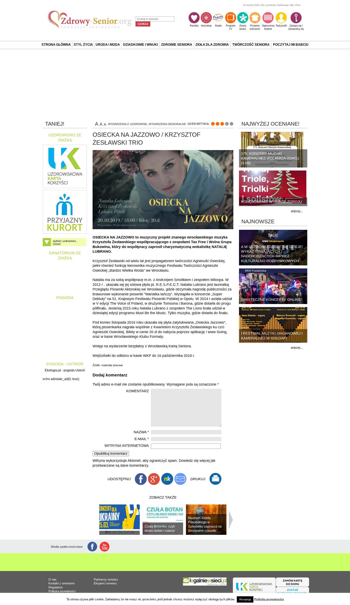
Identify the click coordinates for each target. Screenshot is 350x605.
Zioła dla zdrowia (212, 44)
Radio (218, 25)
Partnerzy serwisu (106, 579)
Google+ (154, 479)
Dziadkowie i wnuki (140, 44)
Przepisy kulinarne (255, 27)
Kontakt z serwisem (61, 583)
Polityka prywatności (62, 591)
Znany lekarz (242, 27)
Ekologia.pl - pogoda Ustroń (65, 370)
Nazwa (141, 432)
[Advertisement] (175, 84)
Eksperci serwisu (105, 583)
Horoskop (206, 25)
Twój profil (281, 25)
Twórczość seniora (251, 44)
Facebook (141, 479)
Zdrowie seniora (176, 44)
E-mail (141, 439)
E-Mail (180, 479)
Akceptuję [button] (245, 599)
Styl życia (83, 44)
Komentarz (137, 391)
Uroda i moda (108, 44)
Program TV (230, 27)
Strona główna (56, 44)
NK (167, 479)
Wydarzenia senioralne (167, 124)
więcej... (297, 211)
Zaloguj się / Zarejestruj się (296, 27)
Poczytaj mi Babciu (290, 44)
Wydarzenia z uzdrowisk (127, 124)
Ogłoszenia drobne (268, 27)
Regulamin (55, 587)
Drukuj (215, 479)
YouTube (105, 547)
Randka (194, 25)
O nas (52, 579)
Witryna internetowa (127, 446)
